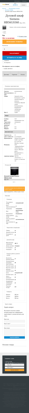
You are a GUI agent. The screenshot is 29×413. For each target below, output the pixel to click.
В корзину (14, 53)
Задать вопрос (14, 337)
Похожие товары (14, 42)
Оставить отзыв (23, 36)
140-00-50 (15, 5)
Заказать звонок (14, 370)
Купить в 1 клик (14, 57)
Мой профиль (17, 1)
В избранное (7, 62)
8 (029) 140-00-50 (8, 68)
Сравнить (6, 60)
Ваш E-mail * (7, 323)
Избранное (24, 1)
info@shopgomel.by (19, 363)
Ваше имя (6, 319)
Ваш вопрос (7, 328)
